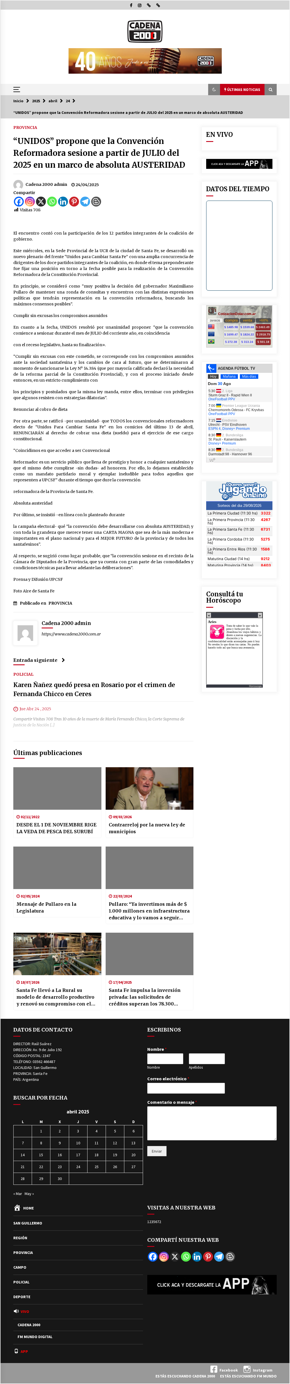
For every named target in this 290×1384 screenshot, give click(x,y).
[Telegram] (85, 202)
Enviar (157, 1151)
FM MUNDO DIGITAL (35, 1336)
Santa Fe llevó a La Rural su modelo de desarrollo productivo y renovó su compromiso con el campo (55, 997)
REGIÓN (20, 1237)
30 (60, 1178)
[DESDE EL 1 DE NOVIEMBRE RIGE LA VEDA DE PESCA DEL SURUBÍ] (57, 788)
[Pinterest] (74, 202)
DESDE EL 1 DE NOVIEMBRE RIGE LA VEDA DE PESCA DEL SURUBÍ (56, 828)
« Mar (17, 1193)
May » (29, 1193)
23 (60, 1166)
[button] (214, 89)
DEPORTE (21, 1296)
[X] (41, 202)
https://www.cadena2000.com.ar (71, 634)
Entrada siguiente (35, 660)
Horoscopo (255, 686)
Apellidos (196, 1067)
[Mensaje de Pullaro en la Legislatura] (57, 868)
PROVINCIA (25, 127)
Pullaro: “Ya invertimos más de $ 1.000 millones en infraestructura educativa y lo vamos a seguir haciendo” (149, 911)
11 (97, 1142)
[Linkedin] (63, 202)
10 (78, 1142)
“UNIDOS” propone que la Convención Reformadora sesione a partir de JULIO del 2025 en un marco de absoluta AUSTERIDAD (99, 153)
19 (115, 1154)
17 (78, 1154)
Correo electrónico (168, 1078)
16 (60, 1154)
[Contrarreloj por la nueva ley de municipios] (150, 788)
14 (23, 1154)
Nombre (157, 1049)
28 (23, 1178)
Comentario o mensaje (172, 1102)
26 (115, 1166)
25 (97, 1166)
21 (23, 1166)
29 (41, 1178)
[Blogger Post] (96, 202)
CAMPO (19, 1267)
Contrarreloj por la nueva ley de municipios (147, 828)
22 (41, 1166)
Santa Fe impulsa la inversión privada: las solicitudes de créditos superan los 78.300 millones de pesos (145, 997)
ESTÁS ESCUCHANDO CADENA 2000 (185, 1376)
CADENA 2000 (29, 1324)
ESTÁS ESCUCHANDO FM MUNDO (248, 1376)
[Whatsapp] (52, 202)
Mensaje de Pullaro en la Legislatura (46, 907)
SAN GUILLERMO (27, 1223)
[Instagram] (30, 202)
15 (41, 1154)
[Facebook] (19, 202)
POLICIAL (23, 674)
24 (78, 1166)
